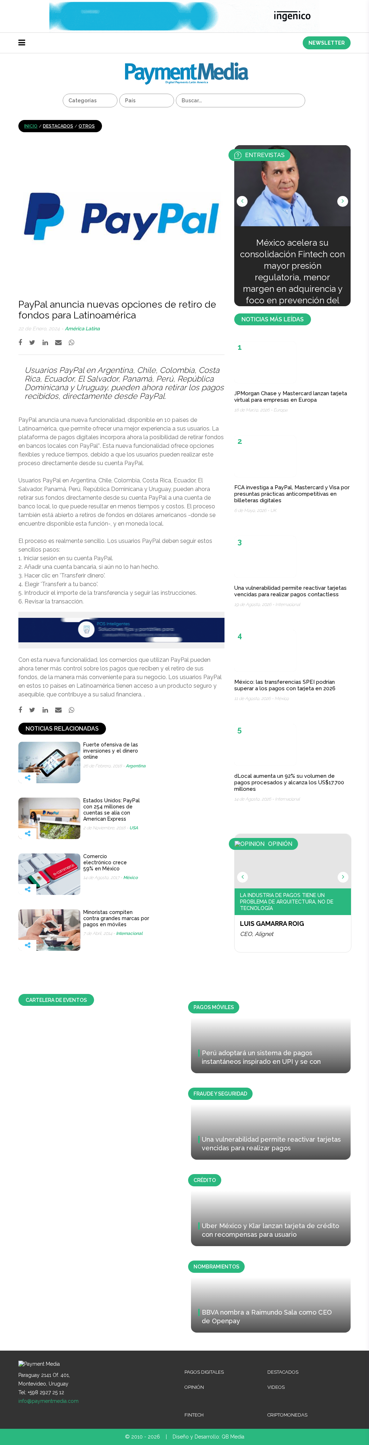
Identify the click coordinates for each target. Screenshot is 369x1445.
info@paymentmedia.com (48, 1401)
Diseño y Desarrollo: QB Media (208, 1437)
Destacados (58, 126)
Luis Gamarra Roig (272, 923)
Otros (87, 126)
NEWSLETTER (326, 43)
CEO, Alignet (256, 934)
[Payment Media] (187, 65)
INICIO (30, 126)
